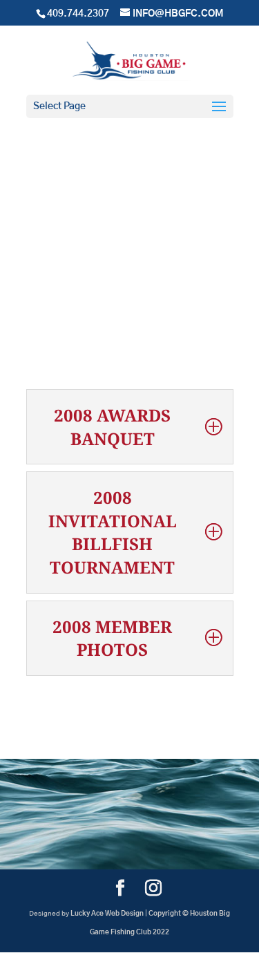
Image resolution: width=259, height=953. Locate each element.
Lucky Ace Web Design (107, 913)
